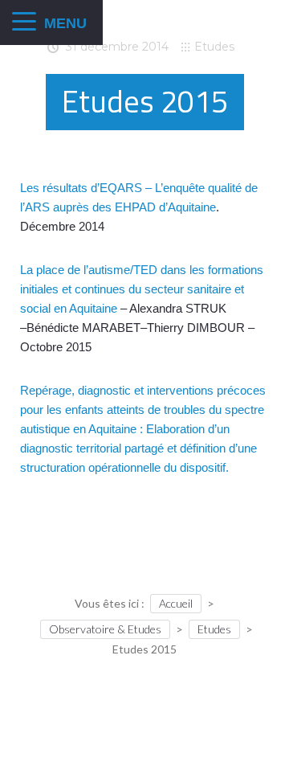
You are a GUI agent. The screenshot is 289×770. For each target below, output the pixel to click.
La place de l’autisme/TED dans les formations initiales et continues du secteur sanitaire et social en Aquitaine (141, 289)
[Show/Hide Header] (24, 22)
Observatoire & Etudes (105, 629)
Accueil (176, 603)
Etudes (214, 46)
